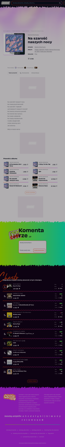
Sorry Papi (16, 324)
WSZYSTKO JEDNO (19, 295)
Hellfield (15, 293)
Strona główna (6, 31)
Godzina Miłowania (12, 172)
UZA (14, 342)
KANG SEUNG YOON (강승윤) (20, 359)
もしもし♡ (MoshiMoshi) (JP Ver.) (23, 305)
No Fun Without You (19, 371)
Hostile (23, 331)
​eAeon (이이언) (16, 369)
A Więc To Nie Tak (44, 164)
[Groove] (5, 3)
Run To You (16, 286)
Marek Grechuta (16, 31)
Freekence (16, 331)
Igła (40, 171)
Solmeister (21, 350)
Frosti (21, 293)
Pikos (14, 350)
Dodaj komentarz (39, 250)
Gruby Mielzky (17, 312)
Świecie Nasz (43, 186)
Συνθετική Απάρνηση (19, 352)
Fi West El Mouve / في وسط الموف (23, 333)
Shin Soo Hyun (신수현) (19, 340)
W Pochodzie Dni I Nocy (15, 165)
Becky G (20, 322)
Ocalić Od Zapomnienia (43, 179)
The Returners (27, 312)
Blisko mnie (17, 314)
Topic (14, 322)
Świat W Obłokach (15, 186)
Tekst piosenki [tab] (13, 73)
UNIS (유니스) (16, 303)
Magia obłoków (25, 31)
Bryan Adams (17, 284)
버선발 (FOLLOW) (18, 361)
